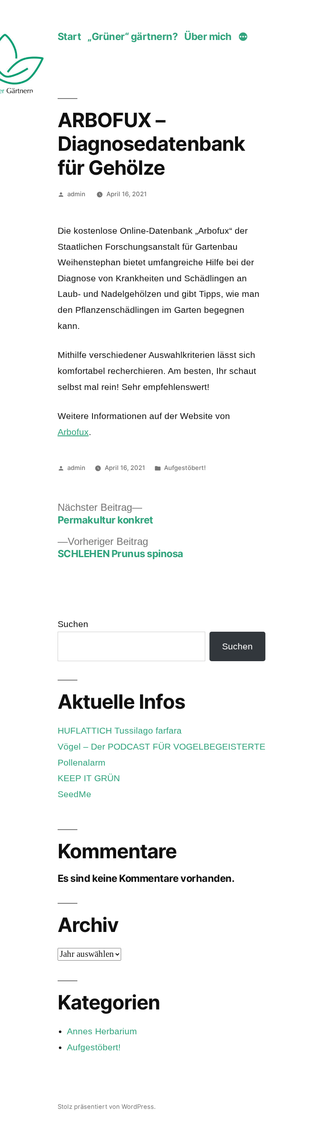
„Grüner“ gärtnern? (132, 36)
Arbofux (73, 432)
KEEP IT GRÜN (89, 778)
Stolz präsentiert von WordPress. (107, 1107)
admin (76, 194)
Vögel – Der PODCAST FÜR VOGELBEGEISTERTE (161, 746)
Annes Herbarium (102, 1031)
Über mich (208, 36)
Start (69, 36)
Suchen (73, 624)
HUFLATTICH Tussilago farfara (120, 730)
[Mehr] (243, 37)
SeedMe (74, 794)
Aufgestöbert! (185, 468)
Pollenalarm (82, 762)
